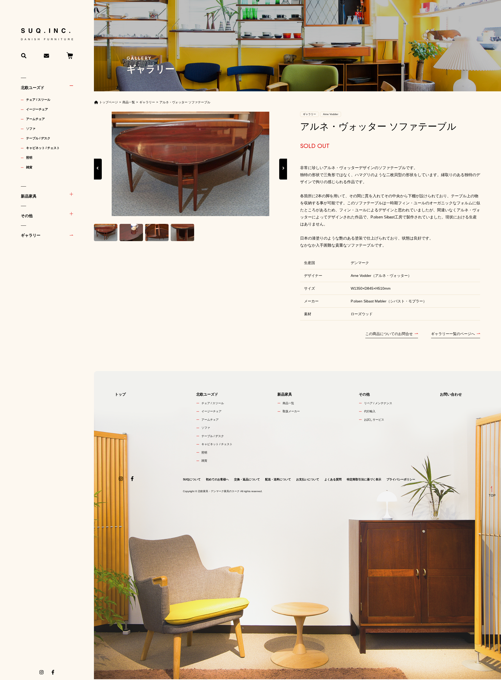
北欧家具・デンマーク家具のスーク (219, 491)
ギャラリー (30, 235)
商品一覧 (288, 403)
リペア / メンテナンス (378, 403)
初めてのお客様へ (217, 479)
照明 (29, 157)
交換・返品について (247, 479)
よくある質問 (333, 479)
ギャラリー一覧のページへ (453, 334)
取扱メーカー (291, 411)
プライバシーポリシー (400, 479)
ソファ (30, 128)
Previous (98, 174)
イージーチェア (37, 109)
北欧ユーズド (32, 87)
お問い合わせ (451, 394)
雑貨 (29, 167)
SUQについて (192, 479)
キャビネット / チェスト (43, 148)
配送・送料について (278, 479)
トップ (120, 394)
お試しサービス (374, 419)
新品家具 (29, 196)
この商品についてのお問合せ (389, 334)
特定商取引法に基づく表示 (364, 479)
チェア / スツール (38, 100)
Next (283, 174)
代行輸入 (369, 411)
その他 (27, 215)
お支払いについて (307, 479)
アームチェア (35, 119)
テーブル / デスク (38, 138)
